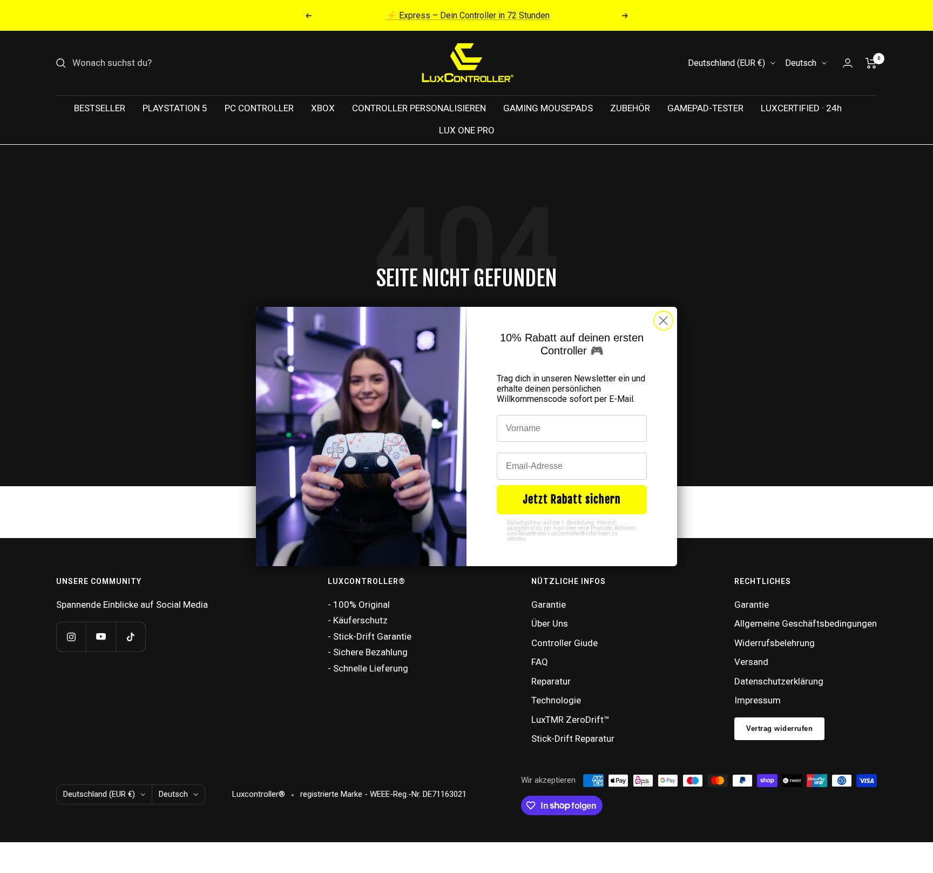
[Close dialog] (663, 320)
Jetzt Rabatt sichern (572, 499)
